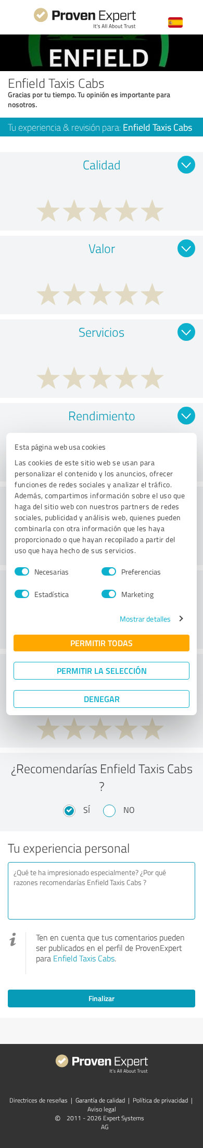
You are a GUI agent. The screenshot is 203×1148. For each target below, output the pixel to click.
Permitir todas (101, 643)
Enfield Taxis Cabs (84, 958)
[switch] (109, 571)
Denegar (102, 699)
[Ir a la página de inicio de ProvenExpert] (85, 27)
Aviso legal (101, 1109)
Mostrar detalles (145, 619)
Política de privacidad (160, 1100)
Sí (86, 810)
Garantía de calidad (100, 1100)
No (129, 810)
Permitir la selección (102, 670)
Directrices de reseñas (38, 1100)
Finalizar (101, 998)
